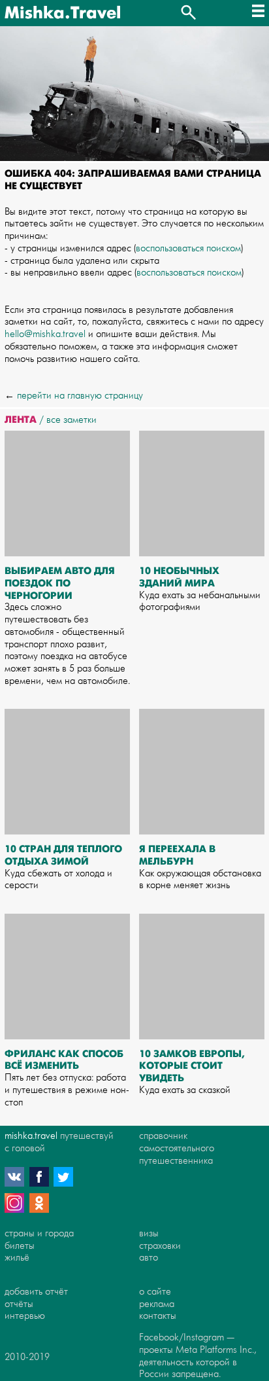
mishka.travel (31, 1136)
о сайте (155, 1291)
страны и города (39, 1233)
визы (149, 1233)
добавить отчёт (36, 1291)
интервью (25, 1316)
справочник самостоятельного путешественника (176, 1148)
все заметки (71, 420)
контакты (157, 1316)
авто (148, 1257)
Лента (21, 419)
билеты (20, 1246)
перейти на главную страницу (80, 395)
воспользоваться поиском (188, 248)
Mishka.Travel (63, 13)
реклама (156, 1304)
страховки (160, 1246)
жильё (17, 1257)
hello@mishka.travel (45, 334)
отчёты (19, 1304)
